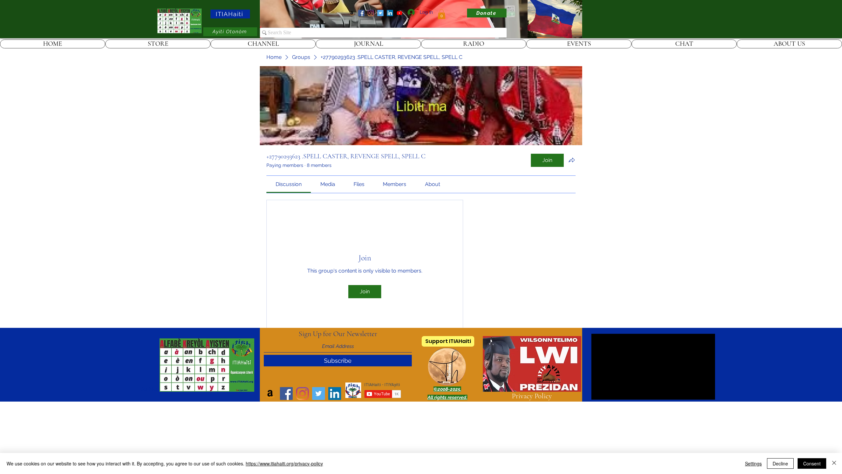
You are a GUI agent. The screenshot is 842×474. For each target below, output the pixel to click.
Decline (780, 463)
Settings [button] (753, 463)
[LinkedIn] (390, 13)
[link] (441, 14)
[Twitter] (380, 13)
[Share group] (572, 160)
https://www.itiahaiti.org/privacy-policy (284, 463)
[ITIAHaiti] (399, 13)
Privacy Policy (532, 396)
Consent (812, 463)
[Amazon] (352, 13)
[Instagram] (371, 13)
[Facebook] (361, 13)
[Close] (834, 463)
